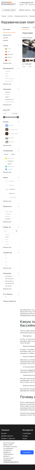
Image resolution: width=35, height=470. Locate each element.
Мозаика (5, 40)
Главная (3, 16)
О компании (27, 433)
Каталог (10, 16)
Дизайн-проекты (25, 10)
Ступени (5, 37)
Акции (25, 438)
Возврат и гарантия (8, 438)
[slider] (4, 117)
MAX (26, 4)
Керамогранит (7, 35)
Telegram (21, 4)
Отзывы (25, 436)
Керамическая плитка (21, 16)
